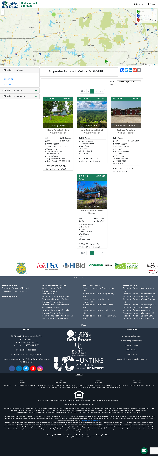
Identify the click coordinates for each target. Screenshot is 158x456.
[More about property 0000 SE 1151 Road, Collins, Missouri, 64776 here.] (92, 130)
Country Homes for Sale (53, 288)
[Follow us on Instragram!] (40, 368)
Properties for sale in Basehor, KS (138, 296)
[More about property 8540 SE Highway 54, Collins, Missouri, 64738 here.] (92, 211)
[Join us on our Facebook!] (12, 368)
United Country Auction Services (131, 341)
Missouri (8, 79)
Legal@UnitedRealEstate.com (90, 421)
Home (21, 380)
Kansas (7, 84)
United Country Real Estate (131, 336)
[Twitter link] (26, 368)
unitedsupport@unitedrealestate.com (31, 412)
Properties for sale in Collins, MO (137, 307)
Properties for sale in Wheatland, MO (139, 294)
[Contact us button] (144, 450)
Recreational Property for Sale (55, 296)
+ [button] (2, 10)
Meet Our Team (137, 380)
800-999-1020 (115, 400)
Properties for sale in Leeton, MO (138, 310)
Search (139, 4)
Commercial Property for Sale (55, 310)
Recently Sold (137, 382)
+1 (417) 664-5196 (31, 345)
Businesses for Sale (51, 307)
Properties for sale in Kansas (14, 291)
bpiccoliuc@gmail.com (31, 354)
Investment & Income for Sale (55, 305)
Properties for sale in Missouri (15, 288)
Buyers (59, 380)
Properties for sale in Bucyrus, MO (138, 316)
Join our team (132, 354)
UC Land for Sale (131, 350)
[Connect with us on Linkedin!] (19, 368)
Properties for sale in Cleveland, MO (139, 318)
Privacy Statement (60, 382)
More (83, 325)
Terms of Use (98, 382)
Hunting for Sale (49, 291)
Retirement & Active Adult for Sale (57, 316)
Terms (155, 65)
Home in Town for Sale (52, 302)
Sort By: (112, 83)
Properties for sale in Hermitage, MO (139, 305)
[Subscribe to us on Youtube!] (33, 368)
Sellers (98, 380)
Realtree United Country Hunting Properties (131, 359)
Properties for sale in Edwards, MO (138, 313)
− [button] (2, 13)
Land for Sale (48, 294)
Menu (152, 4)
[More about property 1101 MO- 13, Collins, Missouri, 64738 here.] (126, 135)
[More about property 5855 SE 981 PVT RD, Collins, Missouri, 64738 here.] (58, 133)
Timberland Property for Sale (55, 299)
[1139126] (106, 62)
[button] (19, 90)
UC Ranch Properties (131, 345)
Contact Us (21, 382)
